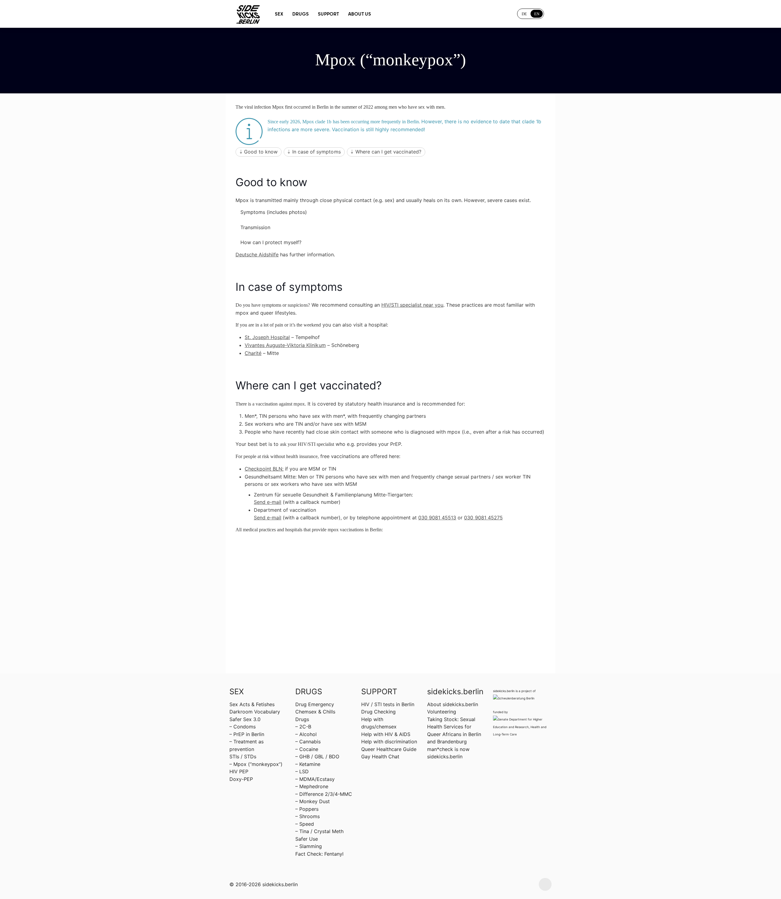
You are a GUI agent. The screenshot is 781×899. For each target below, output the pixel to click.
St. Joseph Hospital (267, 337)
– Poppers (307, 809)
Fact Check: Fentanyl (319, 854)
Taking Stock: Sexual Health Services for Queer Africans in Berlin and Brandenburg (454, 730)
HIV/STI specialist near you (412, 305)
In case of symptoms (316, 152)
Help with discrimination (389, 741)
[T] (397, 13)
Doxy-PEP (241, 779)
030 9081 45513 (437, 517)
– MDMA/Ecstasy (315, 779)
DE (524, 14)
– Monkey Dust (312, 801)
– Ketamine (307, 764)
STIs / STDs (242, 756)
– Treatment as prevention (246, 745)
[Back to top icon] (545, 884)
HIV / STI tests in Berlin (387, 704)
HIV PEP (238, 771)
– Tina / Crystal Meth (319, 831)
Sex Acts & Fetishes (252, 704)
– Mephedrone (311, 786)
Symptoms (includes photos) (273, 212)
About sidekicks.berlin (452, 704)
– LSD (302, 771)
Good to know (260, 152)
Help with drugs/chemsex (379, 723)
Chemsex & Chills (315, 712)
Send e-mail (267, 502)
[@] (384, 13)
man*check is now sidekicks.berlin (448, 753)
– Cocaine (306, 749)
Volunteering (441, 712)
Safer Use (306, 839)
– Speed (304, 824)
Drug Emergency (314, 704)
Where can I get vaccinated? (388, 152)
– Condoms (242, 727)
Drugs (302, 719)
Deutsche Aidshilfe (257, 254)
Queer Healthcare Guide (388, 749)
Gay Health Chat (380, 756)
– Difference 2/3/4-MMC (323, 794)
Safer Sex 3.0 (245, 719)
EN (536, 14)
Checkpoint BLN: (264, 469)
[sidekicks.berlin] (248, 13)
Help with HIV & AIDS (385, 734)
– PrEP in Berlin (246, 734)
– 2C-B (303, 727)
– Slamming (308, 846)
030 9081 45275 (483, 517)
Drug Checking (378, 712)
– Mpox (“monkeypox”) (256, 764)
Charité (253, 353)
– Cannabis (308, 741)
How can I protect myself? (270, 242)
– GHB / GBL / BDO (317, 756)
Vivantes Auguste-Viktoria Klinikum (285, 345)
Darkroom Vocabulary (254, 712)
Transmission (255, 227)
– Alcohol (306, 734)
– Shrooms (307, 816)
